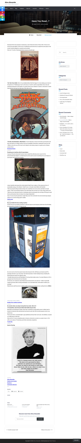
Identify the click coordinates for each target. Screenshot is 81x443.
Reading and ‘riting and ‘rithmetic (66, 95)
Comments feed (63, 153)
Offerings (41, 8)
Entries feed (62, 151)
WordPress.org (63, 155)
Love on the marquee (26, 404)
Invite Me (35, 8)
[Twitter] (2, 8)
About (11, 8)
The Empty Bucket (63, 97)
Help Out (28, 8)
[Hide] (0, 21)
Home (6, 8)
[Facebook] (2, 10)
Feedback (22, 8)
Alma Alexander (10, 2)
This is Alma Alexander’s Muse (66, 99)
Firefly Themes (52, 440)
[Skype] (2, 19)
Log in (61, 148)
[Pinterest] (2, 12)
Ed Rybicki (62, 123)
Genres (47, 8)
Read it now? (9, 404)
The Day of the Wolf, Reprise (66, 130)
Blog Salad (39, 35)
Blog (16, 8)
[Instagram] (2, 15)
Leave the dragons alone (65, 93)
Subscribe (40, 419)
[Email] (2, 17)
